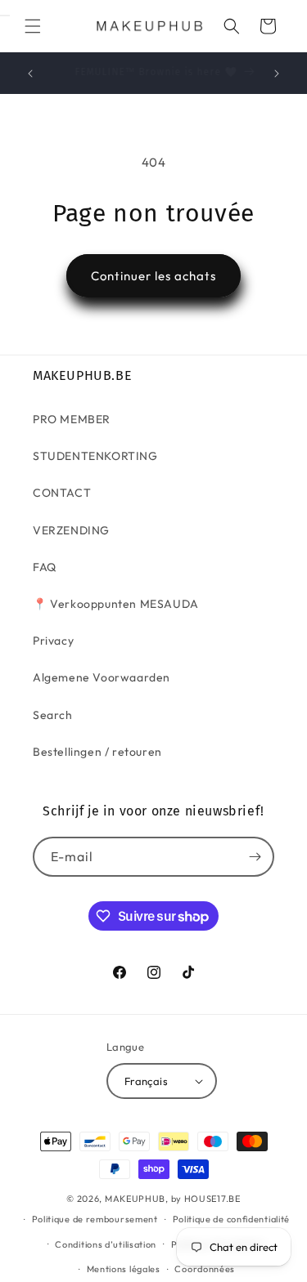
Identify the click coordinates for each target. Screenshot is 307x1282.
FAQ (44, 567)
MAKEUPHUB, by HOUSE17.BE (173, 1198)
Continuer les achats (153, 276)
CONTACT (62, 492)
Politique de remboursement (95, 1219)
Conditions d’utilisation (105, 1244)
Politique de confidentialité (232, 1219)
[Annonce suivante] (277, 74)
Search (53, 715)
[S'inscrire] (255, 857)
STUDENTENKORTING (95, 456)
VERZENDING (71, 530)
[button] (33, 26)
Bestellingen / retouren (97, 751)
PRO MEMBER (72, 419)
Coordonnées (204, 1269)
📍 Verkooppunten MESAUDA (116, 603)
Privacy (53, 640)
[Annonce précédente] (30, 74)
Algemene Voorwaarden (101, 677)
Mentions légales (123, 1269)
